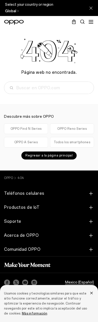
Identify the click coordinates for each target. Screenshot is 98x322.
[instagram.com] (34, 283)
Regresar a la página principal (49, 155)
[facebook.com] (7, 283)
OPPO (8, 178)
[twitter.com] (16, 283)
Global (10, 11)
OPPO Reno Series (72, 128)
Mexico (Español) (79, 282)
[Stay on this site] (91, 8)
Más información (34, 313)
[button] (91, 22)
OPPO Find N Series (26, 128)
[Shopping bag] (74, 22)
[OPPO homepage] (14, 22)
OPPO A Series (26, 142)
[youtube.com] (25, 283)
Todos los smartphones (72, 142)
